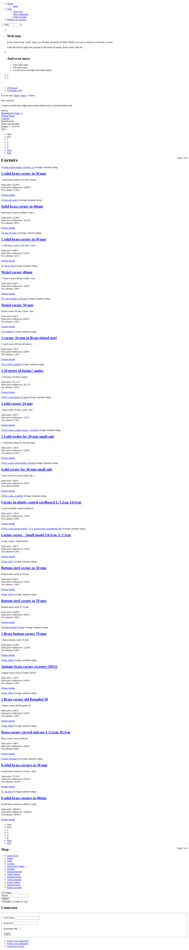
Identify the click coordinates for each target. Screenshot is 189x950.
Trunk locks (12, 855)
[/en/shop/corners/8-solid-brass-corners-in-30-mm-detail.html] (10, 759)
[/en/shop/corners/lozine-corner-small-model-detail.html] (31, 528)
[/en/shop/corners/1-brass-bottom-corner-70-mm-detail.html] (13, 627)
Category (5, 118)
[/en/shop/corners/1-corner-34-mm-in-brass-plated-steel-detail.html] (7, 331)
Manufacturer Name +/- (12, 113)
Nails (9, 861)
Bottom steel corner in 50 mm (23, 568)
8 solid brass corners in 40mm (23, 798)
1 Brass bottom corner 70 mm (23, 634)
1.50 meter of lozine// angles (22, 371)
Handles (11, 869)
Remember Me (10, 928)
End (9, 153)
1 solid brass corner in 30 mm (23, 239)
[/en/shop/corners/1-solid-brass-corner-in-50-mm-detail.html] (17, 167)
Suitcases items (14, 877)
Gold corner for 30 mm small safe (26, 469)
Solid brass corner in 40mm (22, 206)
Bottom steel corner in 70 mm (23, 601)
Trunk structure (14, 879)
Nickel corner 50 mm (17, 305)
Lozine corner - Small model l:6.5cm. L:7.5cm (36, 535)
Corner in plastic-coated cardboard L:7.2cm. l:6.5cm (41, 502)
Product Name (8, 116)
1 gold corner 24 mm (17, 403)
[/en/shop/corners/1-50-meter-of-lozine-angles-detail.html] (11, 364)
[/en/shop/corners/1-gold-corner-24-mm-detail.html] (14, 397)
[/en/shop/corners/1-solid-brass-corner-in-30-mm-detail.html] (9, 233)
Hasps (10, 858)
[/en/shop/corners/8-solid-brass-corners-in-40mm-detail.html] (7, 791)
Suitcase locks (13, 885)
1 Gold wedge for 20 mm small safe (27, 436)
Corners (10, 863)
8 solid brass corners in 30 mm (24, 765)
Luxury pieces (13, 882)
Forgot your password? (18, 941)
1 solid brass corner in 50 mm (23, 173)
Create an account (15, 946)
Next (9, 150)
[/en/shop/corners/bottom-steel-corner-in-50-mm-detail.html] (7, 561)
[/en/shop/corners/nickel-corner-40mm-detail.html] (7, 266)
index (23, 95)
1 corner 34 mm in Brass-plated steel (29, 338)
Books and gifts (14, 887)
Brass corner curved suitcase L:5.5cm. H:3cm (35, 732)
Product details (8, 195)
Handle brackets (14, 871)
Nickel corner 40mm (16, 272)
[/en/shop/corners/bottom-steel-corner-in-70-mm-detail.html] (7, 594)
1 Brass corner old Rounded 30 (24, 699)
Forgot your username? (18, 943)
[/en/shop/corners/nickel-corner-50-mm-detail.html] (14, 298)
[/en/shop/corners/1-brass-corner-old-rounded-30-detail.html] (7, 693)
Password (8, 923)
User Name (9, 917)
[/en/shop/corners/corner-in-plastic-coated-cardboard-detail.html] (12, 496)
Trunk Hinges (13, 874)
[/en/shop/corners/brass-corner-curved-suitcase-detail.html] (7, 726)
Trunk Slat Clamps (16, 866)
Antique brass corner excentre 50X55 (29, 666)
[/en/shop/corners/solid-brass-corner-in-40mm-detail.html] (10, 200)
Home (17, 95)
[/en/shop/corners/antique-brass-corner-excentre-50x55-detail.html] (7, 660)
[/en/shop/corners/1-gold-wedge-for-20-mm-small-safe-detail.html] (19, 430)
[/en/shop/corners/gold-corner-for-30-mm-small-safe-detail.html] (18, 463)
